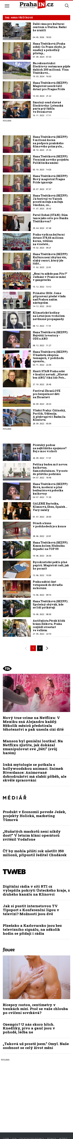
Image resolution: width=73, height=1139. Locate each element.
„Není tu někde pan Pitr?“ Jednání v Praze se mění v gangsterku (50, 277)
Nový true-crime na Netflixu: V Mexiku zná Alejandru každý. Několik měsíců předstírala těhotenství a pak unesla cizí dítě (33, 723)
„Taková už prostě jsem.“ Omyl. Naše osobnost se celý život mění (36, 1045)
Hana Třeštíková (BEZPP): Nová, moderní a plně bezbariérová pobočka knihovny (50, 488)
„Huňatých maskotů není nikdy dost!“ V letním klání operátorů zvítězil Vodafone (32, 835)
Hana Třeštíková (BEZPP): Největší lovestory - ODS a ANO (50, 335)
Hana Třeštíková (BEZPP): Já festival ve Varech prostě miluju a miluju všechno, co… (50, 200)
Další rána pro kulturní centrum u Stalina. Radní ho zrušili (50, 27)
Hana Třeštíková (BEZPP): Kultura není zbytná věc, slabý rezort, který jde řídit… (50, 258)
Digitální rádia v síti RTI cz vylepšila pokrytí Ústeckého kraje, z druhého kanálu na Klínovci (36, 890)
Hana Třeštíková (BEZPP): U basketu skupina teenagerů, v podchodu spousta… (50, 356)
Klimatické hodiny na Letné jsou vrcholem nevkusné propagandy (49, 316)
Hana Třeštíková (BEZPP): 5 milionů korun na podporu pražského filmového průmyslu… (50, 141)
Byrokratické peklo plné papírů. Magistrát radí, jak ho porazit (51, 565)
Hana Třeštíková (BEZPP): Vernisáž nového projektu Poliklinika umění (51, 160)
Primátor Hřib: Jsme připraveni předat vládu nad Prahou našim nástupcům (49, 297)
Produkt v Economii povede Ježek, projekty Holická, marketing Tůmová (34, 815)
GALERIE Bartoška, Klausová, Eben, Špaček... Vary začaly (50, 507)
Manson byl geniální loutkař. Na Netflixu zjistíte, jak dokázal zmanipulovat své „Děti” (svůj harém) (33, 747)
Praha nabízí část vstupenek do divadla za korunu (48, 585)
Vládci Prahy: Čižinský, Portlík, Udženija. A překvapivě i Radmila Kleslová (49, 415)
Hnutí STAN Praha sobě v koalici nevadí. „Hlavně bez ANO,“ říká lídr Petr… (50, 374)
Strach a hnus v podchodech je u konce (49, 524)
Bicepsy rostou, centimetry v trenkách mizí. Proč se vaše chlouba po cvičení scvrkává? (35, 1008)
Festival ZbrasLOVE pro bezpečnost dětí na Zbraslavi (46, 394)
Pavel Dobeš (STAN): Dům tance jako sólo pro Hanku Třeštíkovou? (50, 218)
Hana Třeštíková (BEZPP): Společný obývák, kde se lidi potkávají (50, 604)
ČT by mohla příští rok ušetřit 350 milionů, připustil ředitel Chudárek (35, 853)
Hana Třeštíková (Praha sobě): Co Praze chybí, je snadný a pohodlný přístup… (49, 48)
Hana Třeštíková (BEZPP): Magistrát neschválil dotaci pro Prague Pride (50, 86)
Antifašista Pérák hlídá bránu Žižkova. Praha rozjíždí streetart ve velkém (49, 625)
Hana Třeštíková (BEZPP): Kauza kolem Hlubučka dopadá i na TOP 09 (50, 546)
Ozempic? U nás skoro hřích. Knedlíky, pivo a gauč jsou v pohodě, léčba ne (29, 1028)
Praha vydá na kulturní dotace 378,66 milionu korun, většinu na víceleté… (49, 239)
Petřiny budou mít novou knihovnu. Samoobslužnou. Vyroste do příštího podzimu (50, 469)
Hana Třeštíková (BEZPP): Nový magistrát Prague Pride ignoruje (50, 179)
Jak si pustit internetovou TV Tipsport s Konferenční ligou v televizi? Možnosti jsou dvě (31, 909)
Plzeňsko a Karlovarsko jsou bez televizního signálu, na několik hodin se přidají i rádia (32, 929)
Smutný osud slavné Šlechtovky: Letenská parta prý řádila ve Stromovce (48, 107)
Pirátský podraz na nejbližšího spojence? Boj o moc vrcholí (49, 448)
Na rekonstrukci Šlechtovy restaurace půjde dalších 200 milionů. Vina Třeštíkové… (51, 67)
